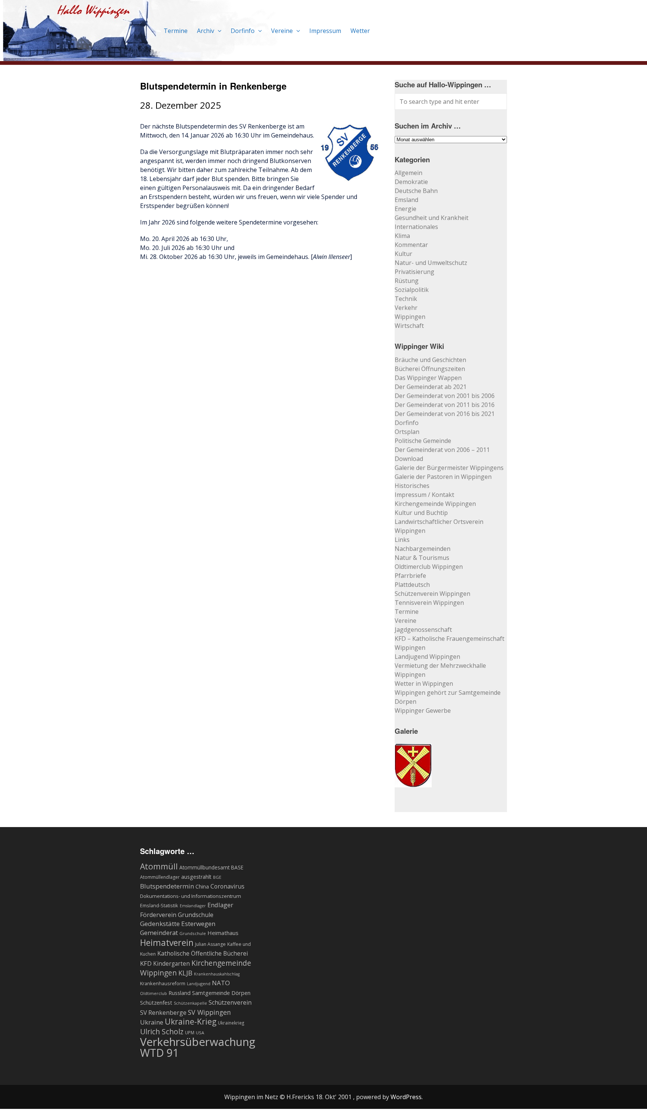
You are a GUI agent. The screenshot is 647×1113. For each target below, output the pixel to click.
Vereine (282, 31)
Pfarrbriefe (410, 575)
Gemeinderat (159, 932)
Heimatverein (167, 942)
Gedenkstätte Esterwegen (178, 923)
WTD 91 (159, 1053)
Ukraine (151, 1022)
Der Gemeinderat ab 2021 (431, 387)
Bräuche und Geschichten (430, 360)
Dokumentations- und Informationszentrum (190, 896)
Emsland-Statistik (159, 905)
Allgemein (408, 173)
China (202, 886)
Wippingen (410, 317)
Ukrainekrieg (231, 1023)
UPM (189, 1032)
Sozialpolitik (412, 290)
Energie (405, 209)
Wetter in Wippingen (424, 683)
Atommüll (159, 866)
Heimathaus (223, 932)
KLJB (185, 972)
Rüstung (407, 281)
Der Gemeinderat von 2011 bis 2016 (445, 405)
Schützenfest (156, 1002)
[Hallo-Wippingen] (144, 56)
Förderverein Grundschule (176, 915)
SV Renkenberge (163, 1012)
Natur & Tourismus (422, 558)
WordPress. (407, 1097)
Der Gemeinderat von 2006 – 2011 (442, 450)
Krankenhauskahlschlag (217, 974)
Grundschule (192, 933)
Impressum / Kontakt (424, 495)
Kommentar (411, 245)
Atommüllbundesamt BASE (211, 867)
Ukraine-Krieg (190, 1021)
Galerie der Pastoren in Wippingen (443, 477)
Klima (402, 236)
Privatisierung (414, 272)
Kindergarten (171, 964)
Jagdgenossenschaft (423, 629)
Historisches (412, 486)
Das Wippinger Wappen (428, 378)
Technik (406, 299)
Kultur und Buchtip (421, 513)
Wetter (360, 31)
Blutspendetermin (167, 886)
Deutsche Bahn (416, 191)
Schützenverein (230, 1002)
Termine (176, 31)
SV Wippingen (209, 1012)
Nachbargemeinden (422, 549)
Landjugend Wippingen (427, 656)
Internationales (416, 227)
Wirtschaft (409, 326)
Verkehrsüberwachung (197, 1041)
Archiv (206, 31)
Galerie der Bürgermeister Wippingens (449, 468)
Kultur (403, 254)
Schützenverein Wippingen (432, 593)
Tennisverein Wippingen (429, 602)
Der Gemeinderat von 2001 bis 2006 (445, 396)
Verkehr (406, 308)
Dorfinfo (243, 31)
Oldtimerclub (153, 993)
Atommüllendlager (160, 877)
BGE (217, 877)
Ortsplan (407, 432)
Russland (179, 992)
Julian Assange (210, 944)
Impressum (325, 31)
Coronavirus (227, 886)
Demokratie (411, 182)
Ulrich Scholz (161, 1032)
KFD (146, 963)
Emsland (406, 200)
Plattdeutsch (412, 584)
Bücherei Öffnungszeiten (430, 369)
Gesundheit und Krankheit (431, 218)
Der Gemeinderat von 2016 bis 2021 (445, 414)
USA (200, 1032)
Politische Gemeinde (423, 441)
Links (402, 540)
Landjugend (198, 983)
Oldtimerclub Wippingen (429, 566)
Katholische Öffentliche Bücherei (202, 953)
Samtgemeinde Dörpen (221, 992)
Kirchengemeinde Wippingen (435, 504)
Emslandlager (193, 905)
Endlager (220, 905)
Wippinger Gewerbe (423, 710)
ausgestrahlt (196, 876)
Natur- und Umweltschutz (431, 263)
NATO (221, 982)
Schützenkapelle (190, 1003)
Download (409, 459)
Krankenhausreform (162, 983)
